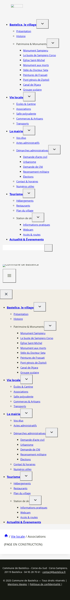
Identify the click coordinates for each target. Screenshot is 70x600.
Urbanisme (29, 161)
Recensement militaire (36, 171)
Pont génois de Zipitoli (36, 79)
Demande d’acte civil (35, 157)
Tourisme (16, 194)
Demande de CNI (33, 166)
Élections (28, 176)
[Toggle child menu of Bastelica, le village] (42, 24)
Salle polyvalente (26, 113)
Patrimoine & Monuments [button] (31, 44)
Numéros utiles (25, 186)
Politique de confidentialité (45, 584)
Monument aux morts (36, 65)
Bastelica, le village (23, 25)
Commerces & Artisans (29, 118)
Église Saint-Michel (34, 60)
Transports (22, 123)
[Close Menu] (6, 294)
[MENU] (9, 276)
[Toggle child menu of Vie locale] (29, 96)
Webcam (28, 229)
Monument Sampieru (35, 50)
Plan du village (24, 210)
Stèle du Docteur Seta (35, 70)
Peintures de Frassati (35, 75)
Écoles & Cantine (26, 104)
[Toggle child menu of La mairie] (29, 130)
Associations (23, 109)
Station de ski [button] (24, 218)
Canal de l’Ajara (32, 84)
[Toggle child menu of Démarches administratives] (54, 149)
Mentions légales (17, 584)
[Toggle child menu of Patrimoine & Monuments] (53, 43)
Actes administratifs (27, 142)
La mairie (16, 131)
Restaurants (23, 205)
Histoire (20, 36)
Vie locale (16, 97)
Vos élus (21, 137)
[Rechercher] (48, 248)
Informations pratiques (36, 224)
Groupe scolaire (32, 89)
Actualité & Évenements (27, 239)
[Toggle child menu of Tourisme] (29, 193)
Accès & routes (31, 234)
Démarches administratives (32, 150)
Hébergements (24, 200)
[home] (17, 6)
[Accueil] (6, 536)
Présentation (23, 31)
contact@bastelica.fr (54, 572)
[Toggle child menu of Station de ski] (38, 217)
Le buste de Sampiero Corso (39, 55)
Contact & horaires (27, 181)
